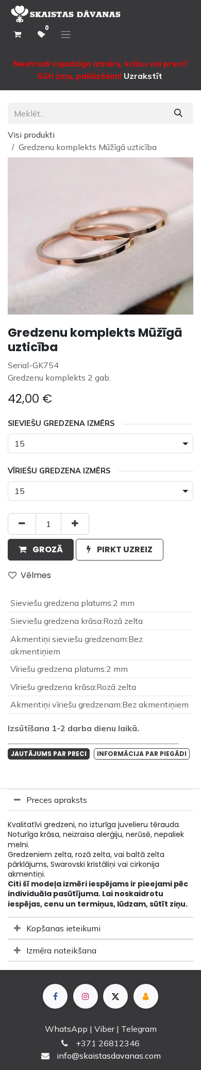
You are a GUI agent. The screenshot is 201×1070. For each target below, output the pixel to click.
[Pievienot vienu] (75, 524)
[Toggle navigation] (66, 35)
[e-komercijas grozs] (17, 34)
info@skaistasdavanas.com (109, 1055)
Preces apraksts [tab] (56, 800)
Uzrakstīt (143, 76)
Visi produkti (31, 134)
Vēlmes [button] (36, 575)
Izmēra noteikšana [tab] (61, 950)
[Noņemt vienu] (22, 524)
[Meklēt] (178, 113)
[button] (41, 550)
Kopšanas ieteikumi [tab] (63, 928)
